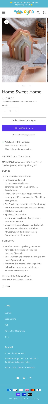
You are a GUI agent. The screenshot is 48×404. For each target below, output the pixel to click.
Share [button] (7, 286)
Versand (13, 101)
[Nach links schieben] (18, 85)
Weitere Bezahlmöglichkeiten (24, 135)
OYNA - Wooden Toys (20, 399)
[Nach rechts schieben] (29, 85)
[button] (3, 12)
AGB (7, 325)
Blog (7, 337)
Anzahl (5, 105)
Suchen (8, 313)
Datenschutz (10, 319)
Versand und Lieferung (15, 331)
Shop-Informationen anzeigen (18, 149)
